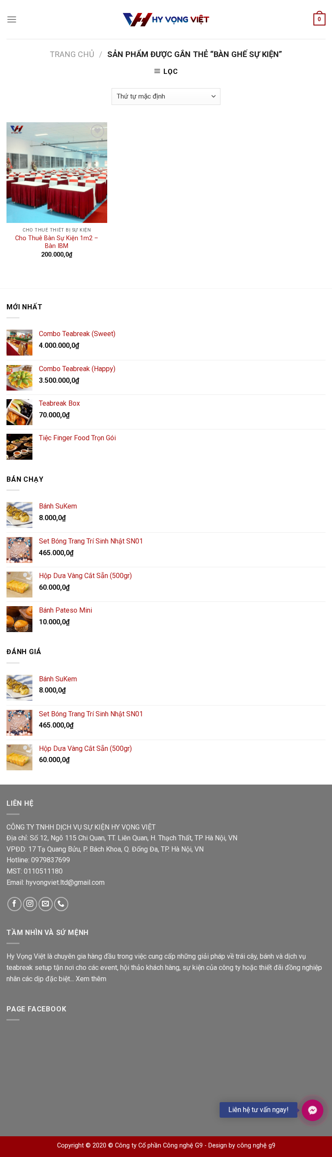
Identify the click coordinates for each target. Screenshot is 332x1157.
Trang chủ (72, 54)
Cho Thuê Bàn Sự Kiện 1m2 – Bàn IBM (56, 242)
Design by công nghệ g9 (241, 1145)
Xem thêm (91, 979)
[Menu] (11, 19)
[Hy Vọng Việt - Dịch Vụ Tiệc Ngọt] (166, 19)
